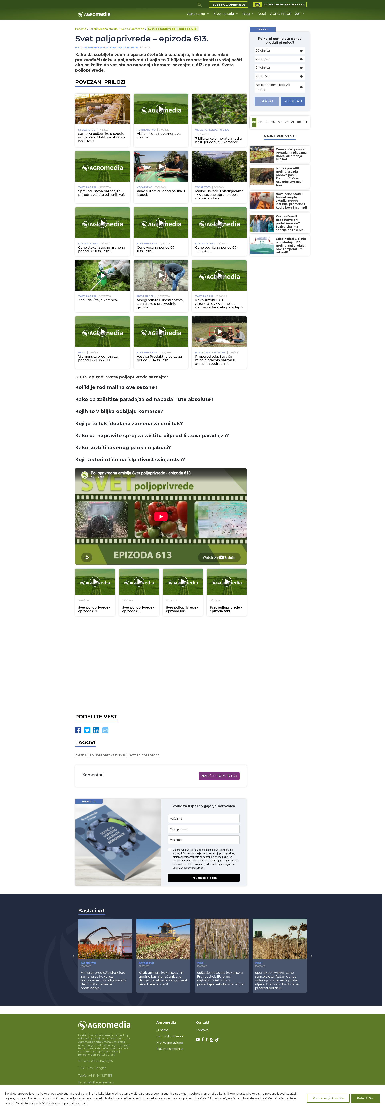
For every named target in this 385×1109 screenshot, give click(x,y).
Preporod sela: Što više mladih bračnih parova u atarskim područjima (215, 360)
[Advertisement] (161, 665)
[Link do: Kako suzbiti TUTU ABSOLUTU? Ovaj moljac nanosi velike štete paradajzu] (219, 275)
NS (260, 122)
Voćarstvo (144, 187)
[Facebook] (78, 730)
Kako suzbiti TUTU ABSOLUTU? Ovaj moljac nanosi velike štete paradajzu (219, 304)
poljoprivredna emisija (108, 755)
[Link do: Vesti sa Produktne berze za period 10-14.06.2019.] (161, 331)
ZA (305, 122)
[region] (192, 1097)
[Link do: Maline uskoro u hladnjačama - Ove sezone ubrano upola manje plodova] (219, 166)
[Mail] (105, 730)
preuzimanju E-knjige (210, 860)
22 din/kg (263, 59)
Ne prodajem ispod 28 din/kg (273, 87)
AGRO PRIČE (280, 13)
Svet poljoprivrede (229, 4)
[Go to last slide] (74, 956)
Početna (80, 28)
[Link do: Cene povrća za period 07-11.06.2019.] (219, 222)
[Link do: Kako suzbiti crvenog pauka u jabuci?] (161, 166)
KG (299, 122)
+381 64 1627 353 (100, 1075)
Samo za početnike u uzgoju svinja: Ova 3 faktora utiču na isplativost (101, 137)
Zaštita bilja (87, 187)
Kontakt (202, 1030)
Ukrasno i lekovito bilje (212, 129)
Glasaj (266, 101)
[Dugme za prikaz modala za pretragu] (200, 4)
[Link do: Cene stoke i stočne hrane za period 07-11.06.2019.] (102, 222)
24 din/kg (263, 68)
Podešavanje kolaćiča (328, 1098)
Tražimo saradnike (170, 1049)
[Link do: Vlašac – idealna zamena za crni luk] (161, 109)
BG (254, 122)
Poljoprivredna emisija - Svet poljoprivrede (116, 28)
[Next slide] (311, 956)
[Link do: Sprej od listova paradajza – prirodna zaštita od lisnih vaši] (102, 166)
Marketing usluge (169, 1042)
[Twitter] (87, 730)
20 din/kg (263, 50)
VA (293, 122)
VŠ (286, 122)
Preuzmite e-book (204, 878)
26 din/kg (263, 76)
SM (273, 122)
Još (297, 13)
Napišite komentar (219, 776)
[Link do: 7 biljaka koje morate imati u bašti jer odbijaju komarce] (219, 109)
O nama (162, 1030)
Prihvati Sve (365, 1098)
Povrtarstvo (146, 129)
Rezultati (293, 101)
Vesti (262, 13)
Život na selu (223, 13)
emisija (81, 755)
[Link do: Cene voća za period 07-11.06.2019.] (161, 222)
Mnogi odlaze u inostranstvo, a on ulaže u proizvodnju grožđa (160, 304)
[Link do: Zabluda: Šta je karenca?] (102, 275)
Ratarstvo (88, 963)
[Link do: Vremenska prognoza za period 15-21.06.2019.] (102, 331)
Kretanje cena (88, 243)
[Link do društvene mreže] (198, 1039)
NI (266, 122)
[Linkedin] (96, 730)
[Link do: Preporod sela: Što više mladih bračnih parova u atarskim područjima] (219, 331)
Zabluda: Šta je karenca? (98, 300)
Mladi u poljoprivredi (210, 352)
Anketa (262, 29)
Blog (246, 13)
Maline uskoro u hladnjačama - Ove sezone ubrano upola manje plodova (219, 195)
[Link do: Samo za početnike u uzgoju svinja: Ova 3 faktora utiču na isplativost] (102, 109)
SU (280, 122)
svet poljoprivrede (144, 755)
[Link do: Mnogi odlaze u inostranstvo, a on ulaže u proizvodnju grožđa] (161, 275)
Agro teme (196, 13)
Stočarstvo (86, 129)
